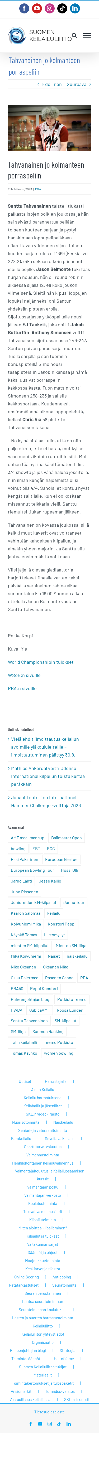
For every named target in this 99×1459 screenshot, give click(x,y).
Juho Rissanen (24, 891)
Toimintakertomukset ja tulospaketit (43, 1383)
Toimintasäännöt (25, 1358)
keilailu (53, 912)
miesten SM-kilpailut (30, 945)
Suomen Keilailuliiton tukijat (43, 1366)
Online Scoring (26, 1276)
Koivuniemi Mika (26, 923)
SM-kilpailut (66, 1020)
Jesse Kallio (50, 880)
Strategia (68, 1350)
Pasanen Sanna (59, 977)
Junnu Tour (73, 902)
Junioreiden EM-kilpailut (33, 902)
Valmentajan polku (42, 1187)
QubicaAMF (39, 1009)
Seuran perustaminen (43, 1293)
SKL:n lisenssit (76, 1399)
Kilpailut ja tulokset (43, 1236)
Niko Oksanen (23, 966)
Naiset (54, 955)
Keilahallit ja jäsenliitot (42, 1105)
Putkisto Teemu (72, 999)
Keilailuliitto (43, 1326)
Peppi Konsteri (44, 988)
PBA (38, 189)
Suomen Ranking (48, 1031)
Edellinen (52, 84)
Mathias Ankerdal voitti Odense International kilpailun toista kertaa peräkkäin (48, 776)
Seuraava (76, 84)
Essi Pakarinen (24, 859)
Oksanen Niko (55, 966)
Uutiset (25, 1081)
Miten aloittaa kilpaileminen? (42, 1227)
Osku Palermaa (24, 977)
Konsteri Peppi (62, 923)
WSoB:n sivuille (24, 675)
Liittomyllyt (54, 934)
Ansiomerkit (21, 1391)
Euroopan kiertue (61, 859)
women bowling (58, 1052)
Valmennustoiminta (42, 1154)
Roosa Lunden (70, 1009)
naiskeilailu (77, 955)
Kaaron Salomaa (25, 912)
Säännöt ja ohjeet (43, 1252)
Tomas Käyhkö (24, 1052)
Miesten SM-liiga (71, 945)
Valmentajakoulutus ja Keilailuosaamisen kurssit (49, 1175)
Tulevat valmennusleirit (42, 1211)
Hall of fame (64, 1358)
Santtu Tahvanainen (29, 1020)
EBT (36, 848)
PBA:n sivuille (22, 688)
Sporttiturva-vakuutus (43, 1146)
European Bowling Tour (32, 870)
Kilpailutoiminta (42, 1219)
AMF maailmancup (27, 837)
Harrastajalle (56, 1081)
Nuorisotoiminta (26, 1122)
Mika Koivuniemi (26, 955)
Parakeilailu (21, 1138)
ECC (51, 848)
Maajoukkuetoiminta (42, 1260)
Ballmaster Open (66, 837)
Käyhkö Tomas (24, 934)
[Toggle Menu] (87, 35)
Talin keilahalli (24, 1042)
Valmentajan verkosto (42, 1195)
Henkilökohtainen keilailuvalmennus (42, 1163)
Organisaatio (43, 1342)
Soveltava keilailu (59, 1138)
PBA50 (17, 988)
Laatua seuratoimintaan (42, 1301)
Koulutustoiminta (42, 1203)
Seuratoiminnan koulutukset (43, 1309)
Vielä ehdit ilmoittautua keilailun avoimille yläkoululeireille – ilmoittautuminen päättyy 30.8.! (45, 747)
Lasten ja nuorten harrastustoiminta (42, 1317)
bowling (18, 848)
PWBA (16, 1009)
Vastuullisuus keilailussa (30, 1399)
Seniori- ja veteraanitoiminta (42, 1130)
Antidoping (62, 1276)
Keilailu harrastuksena (43, 1097)
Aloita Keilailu (42, 1089)
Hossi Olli (69, 870)
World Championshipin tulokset (41, 662)
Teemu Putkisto (58, 1042)
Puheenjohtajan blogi (30, 999)
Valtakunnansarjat (42, 1244)
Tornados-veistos (60, 1391)
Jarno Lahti (21, 880)
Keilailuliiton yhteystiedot (42, 1334)
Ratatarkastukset (24, 1285)
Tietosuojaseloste (49, 1411)
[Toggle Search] (74, 35)
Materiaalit (43, 1375)
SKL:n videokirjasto (42, 1114)
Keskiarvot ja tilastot (42, 1268)
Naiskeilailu (63, 1122)
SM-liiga (18, 1031)
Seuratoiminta (64, 1285)
